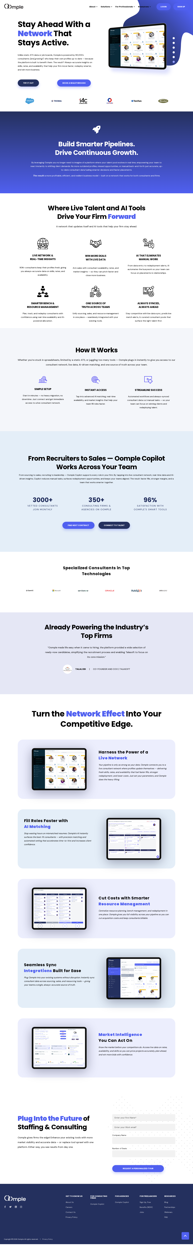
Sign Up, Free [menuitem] (145, 1202)
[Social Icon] (6, 1207)
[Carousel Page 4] (174, 52)
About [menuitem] (92, 6)
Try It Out (28, 83)
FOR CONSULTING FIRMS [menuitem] (98, 1197)
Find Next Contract (78, 525)
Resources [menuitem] (143, 6)
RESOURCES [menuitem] (170, 1196)
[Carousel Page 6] (174, 62)
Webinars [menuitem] (168, 1212)
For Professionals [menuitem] (124, 6)
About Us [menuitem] (70, 1202)
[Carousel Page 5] (174, 57)
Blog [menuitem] (166, 1202)
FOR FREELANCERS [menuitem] (148, 1196)
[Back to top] (185, 1236)
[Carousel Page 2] (174, 43)
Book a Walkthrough (73, 83)
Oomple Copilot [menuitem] (97, 1204)
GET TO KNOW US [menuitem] (74, 1196)
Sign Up (181, 6)
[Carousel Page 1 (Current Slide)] (174, 38)
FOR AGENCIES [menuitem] (122, 1196)
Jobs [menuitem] (142, 1212)
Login (164, 6)
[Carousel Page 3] (174, 48)
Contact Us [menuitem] (70, 1212)
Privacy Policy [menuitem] (71, 1217)
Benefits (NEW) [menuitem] (146, 1207)
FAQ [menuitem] (166, 1217)
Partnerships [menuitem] (169, 1207)
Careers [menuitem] (69, 1207)
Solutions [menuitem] (105, 6)
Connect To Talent (114, 525)
